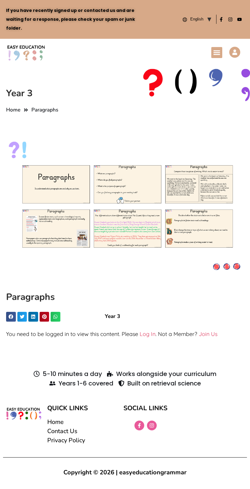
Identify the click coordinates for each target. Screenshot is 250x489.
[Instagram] (230, 19)
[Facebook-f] (221, 19)
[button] (216, 52)
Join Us (208, 334)
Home (13, 109)
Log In (147, 334)
